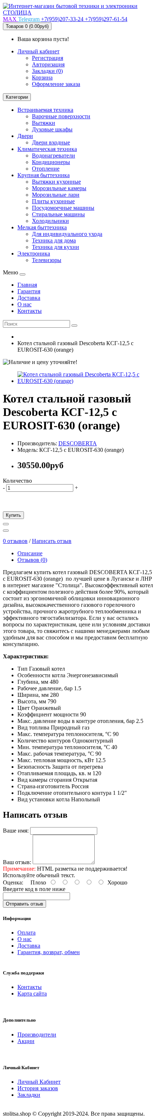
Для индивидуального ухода (67, 234)
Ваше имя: (16, 830)
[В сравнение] (6, 531)
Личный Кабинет (39, 1082)
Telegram (29, 19)
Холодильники (50, 221)
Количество (17, 481)
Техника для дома (54, 240)
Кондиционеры (51, 162)
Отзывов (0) (32, 560)
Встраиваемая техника (45, 110)
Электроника (33, 253)
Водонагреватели (53, 155)
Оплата (26, 932)
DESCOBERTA (77, 443)
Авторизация (48, 64)
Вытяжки (43, 123)
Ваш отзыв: (17, 862)
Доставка (28, 946)
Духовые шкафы (52, 129)
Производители (36, 1034)
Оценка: (13, 882)
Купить (13, 515)
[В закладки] (6, 524)
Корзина (42, 77)
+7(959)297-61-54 (106, 19)
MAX (10, 19)
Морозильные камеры (59, 188)
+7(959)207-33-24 (63, 19)
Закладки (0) (47, 71)
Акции (25, 1041)
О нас (24, 939)
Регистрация (47, 58)
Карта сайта (32, 993)
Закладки (28, 1095)
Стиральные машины (58, 214)
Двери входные (51, 142)
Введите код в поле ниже (34, 889)
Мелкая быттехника (42, 227)
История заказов (37, 1088)
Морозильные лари (55, 195)
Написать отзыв (51, 541)
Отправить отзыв (24, 904)
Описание (29, 553)
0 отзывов (15, 541)
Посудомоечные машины (63, 208)
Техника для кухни (55, 247)
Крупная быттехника (43, 175)
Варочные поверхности (61, 116)
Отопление (45, 168)
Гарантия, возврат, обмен (48, 952)
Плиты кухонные (53, 201)
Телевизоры (46, 260)
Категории (17, 97)
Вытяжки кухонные (56, 182)
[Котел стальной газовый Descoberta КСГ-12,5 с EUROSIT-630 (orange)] (85, 381)
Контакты (29, 987)
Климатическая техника (47, 149)
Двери (25, 136)
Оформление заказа (56, 84)
